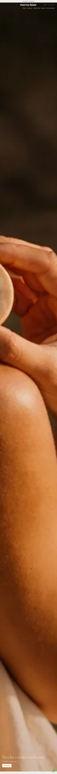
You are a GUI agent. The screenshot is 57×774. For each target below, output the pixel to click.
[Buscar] (49, 4)
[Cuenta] (51, 4)
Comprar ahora (7, 765)
